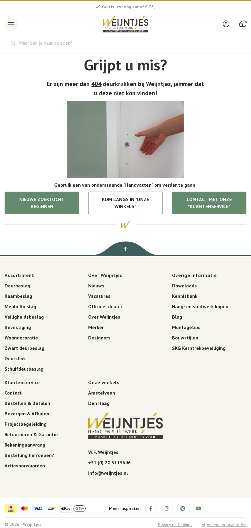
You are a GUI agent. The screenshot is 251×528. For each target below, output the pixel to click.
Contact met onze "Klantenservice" (209, 202)
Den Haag (99, 403)
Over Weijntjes (104, 317)
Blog (177, 317)
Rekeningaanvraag (25, 445)
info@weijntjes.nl (108, 473)
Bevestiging (18, 327)
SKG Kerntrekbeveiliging (199, 348)
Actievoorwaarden (25, 465)
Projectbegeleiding (26, 424)
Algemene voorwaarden (224, 524)
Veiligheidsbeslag (24, 317)
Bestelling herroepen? (29, 455)
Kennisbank (184, 296)
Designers (99, 338)
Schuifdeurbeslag (24, 369)
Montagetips (186, 327)
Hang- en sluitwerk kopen (200, 306)
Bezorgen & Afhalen (27, 413)
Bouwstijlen (185, 338)
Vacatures (99, 296)
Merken (96, 327)
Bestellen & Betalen (27, 403)
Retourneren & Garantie (31, 434)
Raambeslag (18, 296)
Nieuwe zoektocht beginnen (42, 202)
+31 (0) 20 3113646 (109, 462)
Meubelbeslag (20, 306)
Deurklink (15, 358)
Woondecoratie (21, 338)
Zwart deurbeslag (24, 348)
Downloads (184, 286)
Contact (13, 393)
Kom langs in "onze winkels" (125, 202)
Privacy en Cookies (175, 524)
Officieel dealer (105, 306)
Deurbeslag (17, 286)
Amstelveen (101, 393)
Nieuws (96, 286)
